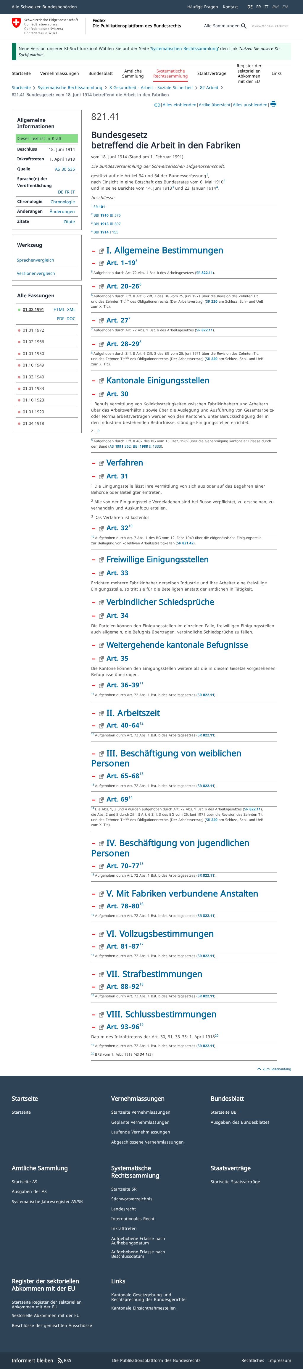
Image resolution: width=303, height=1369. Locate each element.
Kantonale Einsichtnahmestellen (143, 1307)
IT (266, 6)
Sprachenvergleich (35, 260)
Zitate (69, 221)
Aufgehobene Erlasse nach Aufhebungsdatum (138, 1240)
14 (130, 797)
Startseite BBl (224, 1111)
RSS (64, 1360)
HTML (59, 309)
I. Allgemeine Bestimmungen (165, 250)
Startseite (21, 87)
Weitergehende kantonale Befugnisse (177, 644)
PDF (60, 318)
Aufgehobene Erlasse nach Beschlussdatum (138, 1254)
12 (141, 723)
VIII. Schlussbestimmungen (162, 1014)
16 (141, 903)
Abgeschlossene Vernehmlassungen (147, 1141)
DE (250, 6)
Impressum (279, 1360)
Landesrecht (123, 1208)
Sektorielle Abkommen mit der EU (46, 1315)
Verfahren (125, 462)
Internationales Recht (132, 1218)
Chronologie (63, 201)
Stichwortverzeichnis (131, 1198)
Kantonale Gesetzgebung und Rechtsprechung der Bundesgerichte (148, 1297)
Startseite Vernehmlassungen (140, 1111)
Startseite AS (24, 1181)
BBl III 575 (107, 215)
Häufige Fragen (202, 6)
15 (141, 863)
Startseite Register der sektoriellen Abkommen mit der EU (47, 1304)
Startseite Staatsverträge (235, 1181)
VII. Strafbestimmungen (154, 973)
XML (71, 309)
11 (141, 683)
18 (141, 984)
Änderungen (62, 211)
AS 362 (120, 446)
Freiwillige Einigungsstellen (158, 559)
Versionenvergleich (36, 273)
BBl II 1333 (147, 446)
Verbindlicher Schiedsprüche (160, 601)
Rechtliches (252, 1360)
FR (258, 6)
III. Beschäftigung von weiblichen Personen (166, 758)
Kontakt (230, 6)
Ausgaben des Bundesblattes (240, 1121)
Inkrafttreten (124, 1228)
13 (141, 773)
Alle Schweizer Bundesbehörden (44, 6)
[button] (60, 73)
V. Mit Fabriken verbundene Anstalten (182, 893)
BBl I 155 (106, 232)
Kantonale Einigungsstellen (158, 380)
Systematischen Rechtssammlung (184, 48)
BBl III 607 (107, 223)
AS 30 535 (65, 169)
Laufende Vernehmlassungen (140, 1131)
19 (141, 1024)
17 (141, 943)
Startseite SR (124, 1188)
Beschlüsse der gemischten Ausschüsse (52, 1325)
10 (130, 525)
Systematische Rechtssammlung (70, 87)
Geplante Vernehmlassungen (140, 1121)
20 (216, 1035)
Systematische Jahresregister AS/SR (47, 1201)
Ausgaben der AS (29, 1191)
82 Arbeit (209, 87)
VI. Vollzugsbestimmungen (160, 933)
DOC (71, 318)
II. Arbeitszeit (133, 712)
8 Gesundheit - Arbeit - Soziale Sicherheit (151, 87)
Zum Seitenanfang (273, 1069)
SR (99, 206)
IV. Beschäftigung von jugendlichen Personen (170, 848)
